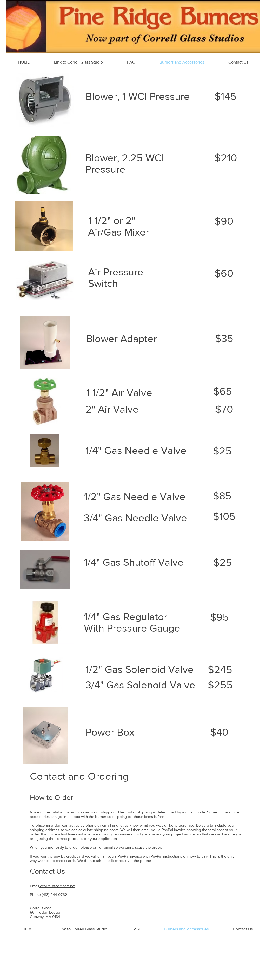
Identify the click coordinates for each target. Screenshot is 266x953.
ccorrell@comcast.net (57, 885)
